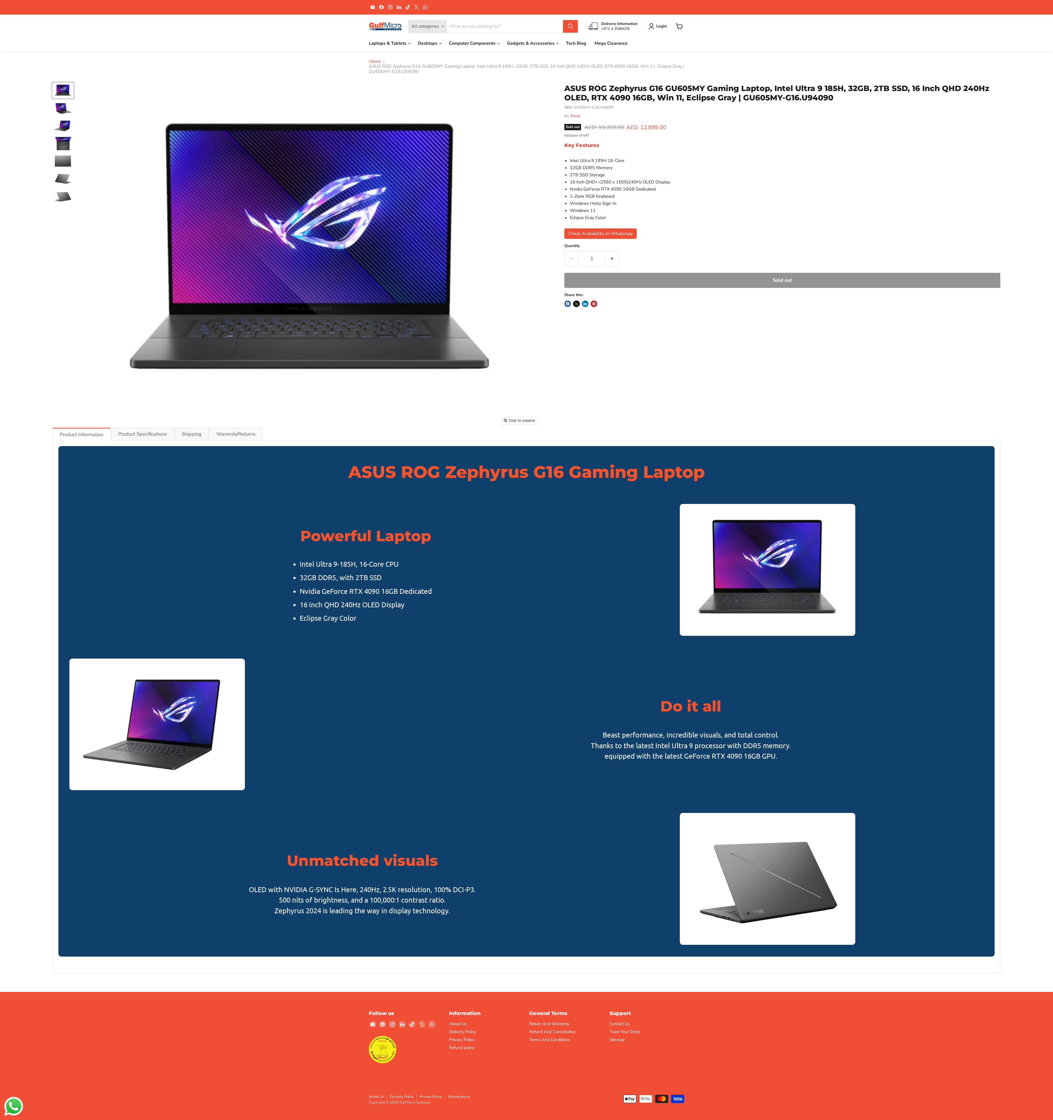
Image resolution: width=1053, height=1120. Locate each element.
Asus (575, 116)
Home (375, 61)
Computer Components (473, 43)
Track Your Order (625, 1031)
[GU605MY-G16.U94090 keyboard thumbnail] (63, 143)
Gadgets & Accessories (531, 43)
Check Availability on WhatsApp (600, 234)
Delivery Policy (462, 1031)
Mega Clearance (611, 43)
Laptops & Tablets (388, 43)
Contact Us (620, 1024)
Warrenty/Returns (236, 434)
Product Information (81, 434)
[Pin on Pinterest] (594, 303)
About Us (457, 1024)
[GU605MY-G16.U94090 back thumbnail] (63, 161)
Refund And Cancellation (552, 1031)
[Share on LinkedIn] (585, 303)
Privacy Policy (462, 1039)
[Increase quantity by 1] (612, 258)
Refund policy (461, 1047)
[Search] (570, 26)
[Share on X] (576, 303)
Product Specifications (142, 434)
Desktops (428, 43)
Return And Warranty (549, 1024)
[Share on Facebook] (567, 303)
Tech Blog (576, 43)
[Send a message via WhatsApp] (14, 1106)
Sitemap (617, 1039)
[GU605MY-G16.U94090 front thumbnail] (63, 90)
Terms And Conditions (549, 1039)
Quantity (572, 246)
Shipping (192, 434)
